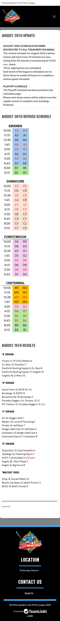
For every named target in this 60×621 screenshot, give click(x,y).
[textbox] (30, 264)
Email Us (29, 593)
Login (30, 615)
